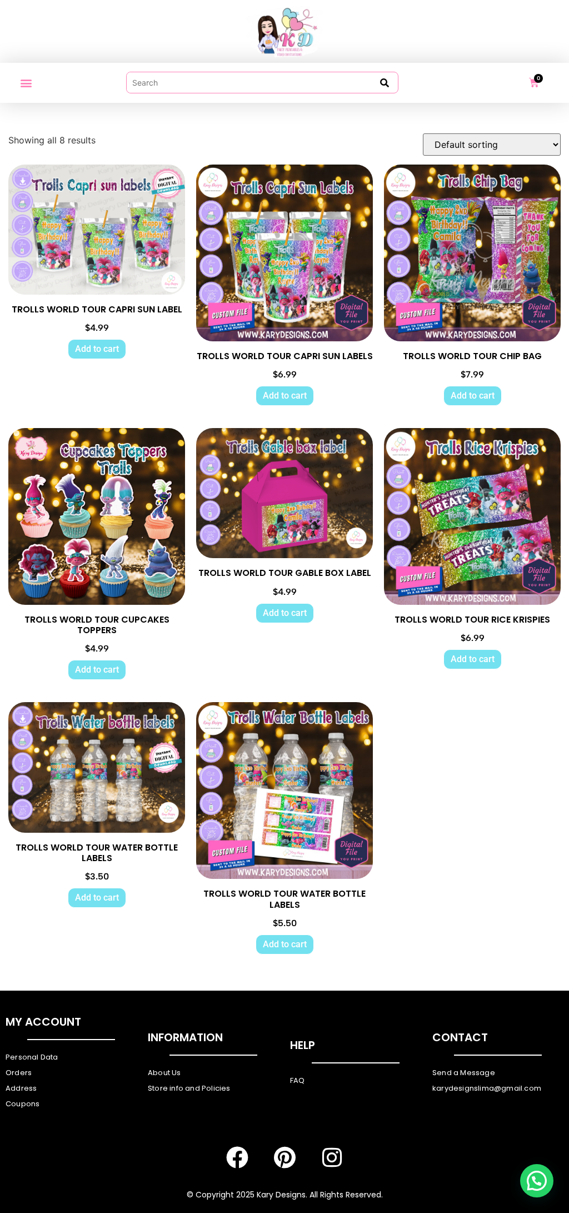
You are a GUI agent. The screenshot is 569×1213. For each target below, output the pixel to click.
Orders (19, 1072)
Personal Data (32, 1057)
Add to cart (97, 349)
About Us (164, 1072)
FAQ (297, 1080)
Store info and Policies (189, 1088)
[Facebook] (237, 1157)
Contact (460, 1037)
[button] (26, 82)
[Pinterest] (284, 1157)
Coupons (22, 1103)
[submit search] (384, 83)
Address (21, 1088)
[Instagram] (332, 1157)
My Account (43, 1022)
